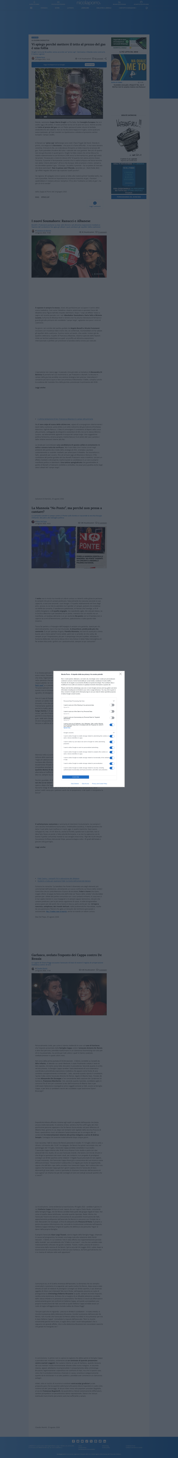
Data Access (85, 783)
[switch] (112, 705)
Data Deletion (75, 783)
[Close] (121, 674)
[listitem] (89, 701)
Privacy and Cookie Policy (99, 783)
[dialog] (89, 729)
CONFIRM (75, 777)
